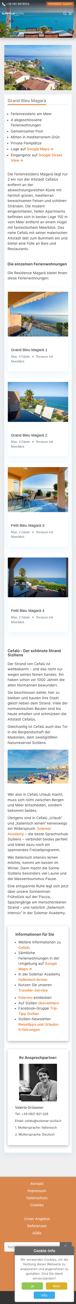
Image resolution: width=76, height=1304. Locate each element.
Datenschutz (37, 1198)
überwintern (48, 1003)
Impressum (37, 1191)
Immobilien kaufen (60, 3)
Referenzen (37, 1226)
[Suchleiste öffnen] (65, 14)
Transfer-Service (33, 990)
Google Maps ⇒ (40, 149)
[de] (12, 14)
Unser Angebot (37, 1219)
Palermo (25, 998)
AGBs (37, 1233)
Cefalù (24, 948)
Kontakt (37, 1184)
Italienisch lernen (32, 980)
